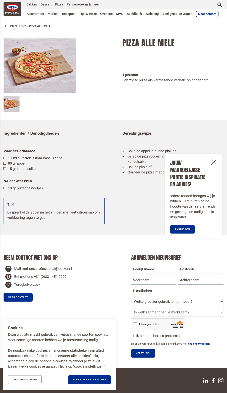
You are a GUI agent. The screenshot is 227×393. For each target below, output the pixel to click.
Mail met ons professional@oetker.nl (43, 268)
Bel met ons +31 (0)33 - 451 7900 (40, 276)
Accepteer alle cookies (89, 379)
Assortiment (35, 14)
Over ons (106, 14)
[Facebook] (213, 380)
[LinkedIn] (205, 380)
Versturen (143, 353)
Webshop (152, 14)
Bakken (32, 4)
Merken (53, 14)
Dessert (46, 4)
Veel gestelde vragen (177, 14)
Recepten (69, 14)
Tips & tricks (88, 14)
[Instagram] (220, 380)
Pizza (59, 4)
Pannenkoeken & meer (83, 4)
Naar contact (207, 14)
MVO (119, 14)
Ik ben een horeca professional (160, 336)
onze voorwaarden (199, 343)
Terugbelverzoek (27, 284)
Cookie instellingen (25, 379)
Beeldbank (134, 14)
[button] (18, 297)
